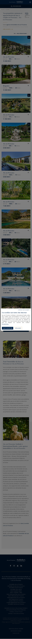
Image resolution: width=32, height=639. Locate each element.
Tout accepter (7, 328)
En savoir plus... (5, 324)
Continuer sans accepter (23, 309)
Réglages (18, 328)
